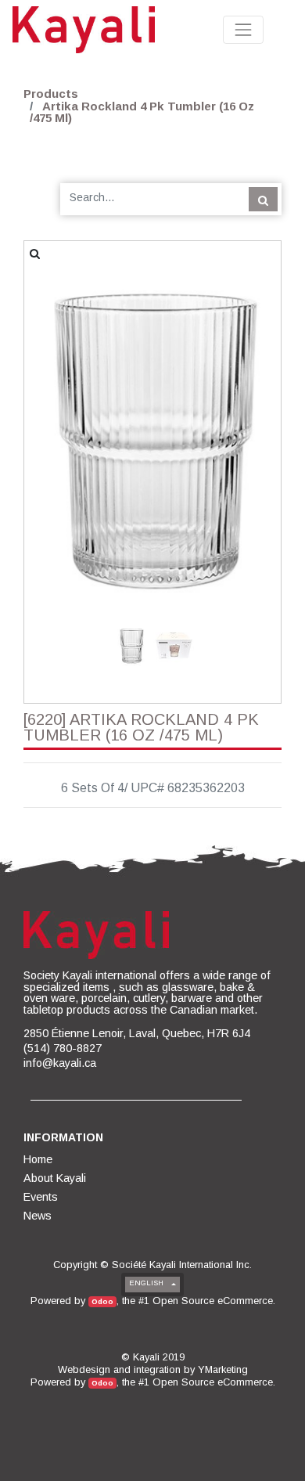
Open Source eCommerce (212, 1300)
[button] (43, 403)
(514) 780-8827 (62, 1048)
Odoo (102, 1301)
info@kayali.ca (59, 1063)
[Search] (263, 198)
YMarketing (223, 1369)
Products (50, 93)
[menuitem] (39, 1159)
